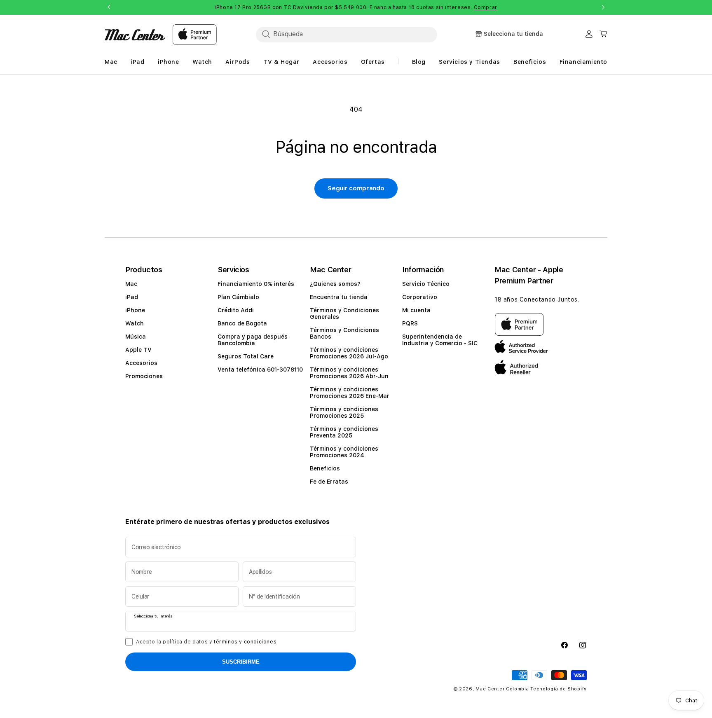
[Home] (135, 34)
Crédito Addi (236, 310)
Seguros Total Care (246, 356)
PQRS (410, 323)
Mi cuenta (416, 310)
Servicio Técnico (426, 284)
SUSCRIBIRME (241, 662)
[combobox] (346, 34)
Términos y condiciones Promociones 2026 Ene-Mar (349, 392)
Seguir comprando (356, 188)
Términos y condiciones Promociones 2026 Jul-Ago (349, 353)
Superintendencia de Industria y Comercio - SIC (440, 339)
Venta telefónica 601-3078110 (260, 369)
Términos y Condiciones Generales (344, 313)
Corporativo (419, 297)
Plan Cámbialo (238, 297)
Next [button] (603, 7)
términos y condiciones (245, 642)
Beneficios (325, 468)
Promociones (144, 376)
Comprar (485, 7)
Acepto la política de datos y (206, 642)
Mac (131, 284)
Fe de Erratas (329, 481)
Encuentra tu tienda (339, 297)
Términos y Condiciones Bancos (344, 333)
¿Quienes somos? (335, 284)
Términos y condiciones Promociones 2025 (344, 412)
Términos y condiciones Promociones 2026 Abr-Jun (349, 372)
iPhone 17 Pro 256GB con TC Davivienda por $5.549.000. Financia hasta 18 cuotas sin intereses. (356, 7)
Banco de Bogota (242, 323)
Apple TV (138, 349)
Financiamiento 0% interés (256, 284)
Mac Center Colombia (502, 689)
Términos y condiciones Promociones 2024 (344, 451)
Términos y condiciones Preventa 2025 (344, 432)
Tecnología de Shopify (558, 689)
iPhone (135, 310)
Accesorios (141, 363)
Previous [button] (109, 7)
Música (135, 336)
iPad (131, 297)
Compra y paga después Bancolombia (253, 339)
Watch (134, 323)
